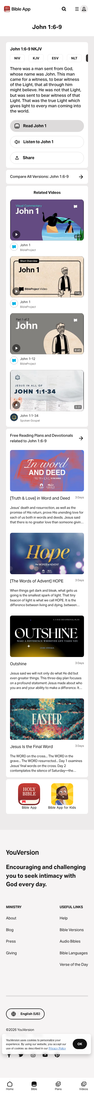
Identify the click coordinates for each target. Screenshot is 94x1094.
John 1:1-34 (33, 415)
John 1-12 (32, 358)
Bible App (29, 807)
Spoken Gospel (30, 420)
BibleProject (28, 250)
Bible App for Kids (62, 807)
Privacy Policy (57, 1048)
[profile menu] (80, 9)
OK (79, 1044)
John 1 (29, 245)
